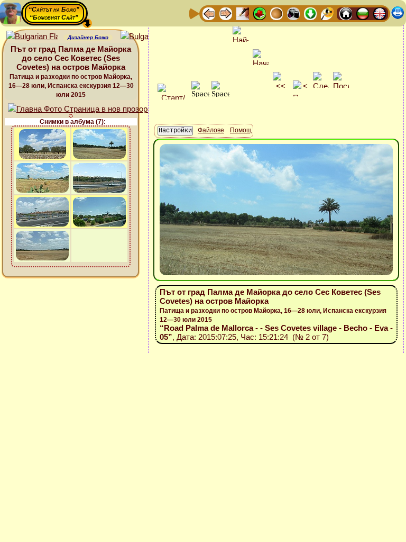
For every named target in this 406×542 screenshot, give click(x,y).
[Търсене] (327, 12)
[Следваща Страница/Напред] (225, 12)
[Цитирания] (259, 12)
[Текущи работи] (276, 12)
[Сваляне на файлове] (310, 12)
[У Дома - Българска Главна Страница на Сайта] (362, 12)
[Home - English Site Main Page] (379, 12)
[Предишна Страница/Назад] (208, 12)
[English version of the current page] (32, 37)
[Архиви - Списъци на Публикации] (242, 12)
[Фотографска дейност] (293, 12)
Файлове (211, 130)
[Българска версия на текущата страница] (146, 37)
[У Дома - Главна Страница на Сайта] (345, 12)
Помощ (241, 130)
